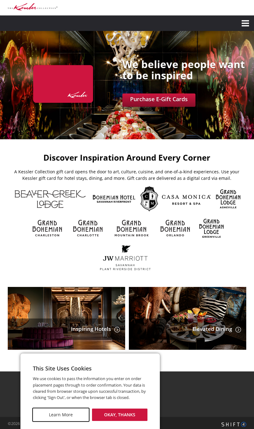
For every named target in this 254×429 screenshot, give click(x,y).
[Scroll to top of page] (242, 354)
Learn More (61, 415)
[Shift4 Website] (233, 424)
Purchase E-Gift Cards (159, 99)
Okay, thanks (119, 415)
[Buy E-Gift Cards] (63, 106)
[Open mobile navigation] (127, 23)
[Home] (32, 7)
